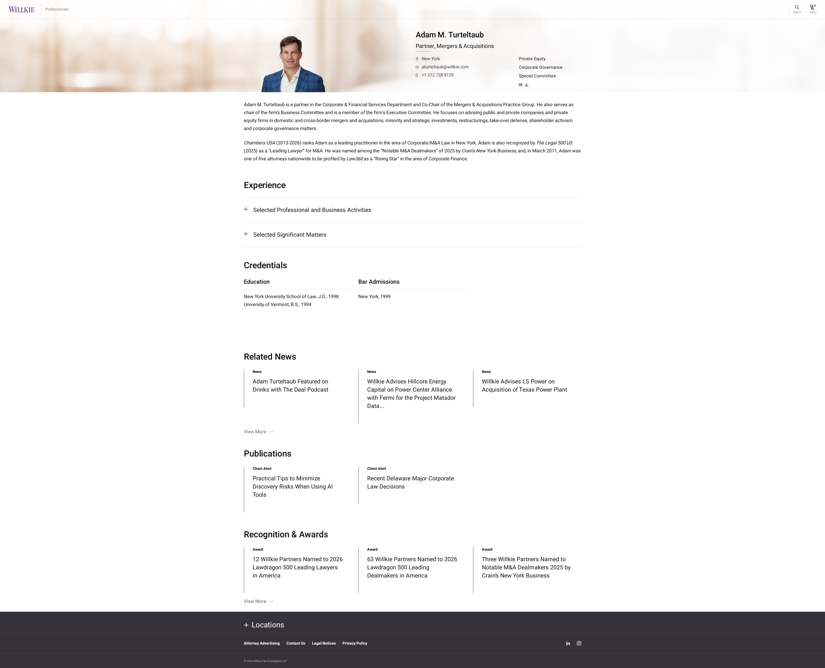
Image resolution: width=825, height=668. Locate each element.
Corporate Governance (540, 67)
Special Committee (537, 76)
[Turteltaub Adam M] (526, 84)
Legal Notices (324, 643)
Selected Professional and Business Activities (312, 210)
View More (255, 431)
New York (431, 59)
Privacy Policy (354, 643)
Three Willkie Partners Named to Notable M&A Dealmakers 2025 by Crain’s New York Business (526, 567)
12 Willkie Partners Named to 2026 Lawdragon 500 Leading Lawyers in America (298, 567)
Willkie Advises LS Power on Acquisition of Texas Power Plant (524, 385)
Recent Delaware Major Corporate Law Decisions (410, 482)
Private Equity (532, 59)
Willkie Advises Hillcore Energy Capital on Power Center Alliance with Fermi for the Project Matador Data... (411, 393)
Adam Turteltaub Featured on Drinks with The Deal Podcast (290, 385)
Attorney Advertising (262, 643)
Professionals (57, 9)
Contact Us (295, 643)
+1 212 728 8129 (438, 75)
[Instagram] (579, 643)
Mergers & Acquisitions (465, 46)
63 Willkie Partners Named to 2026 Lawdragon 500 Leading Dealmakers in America (412, 567)
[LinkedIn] (568, 643)
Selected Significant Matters (289, 235)
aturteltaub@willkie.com (445, 67)
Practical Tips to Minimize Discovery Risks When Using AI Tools (293, 486)
